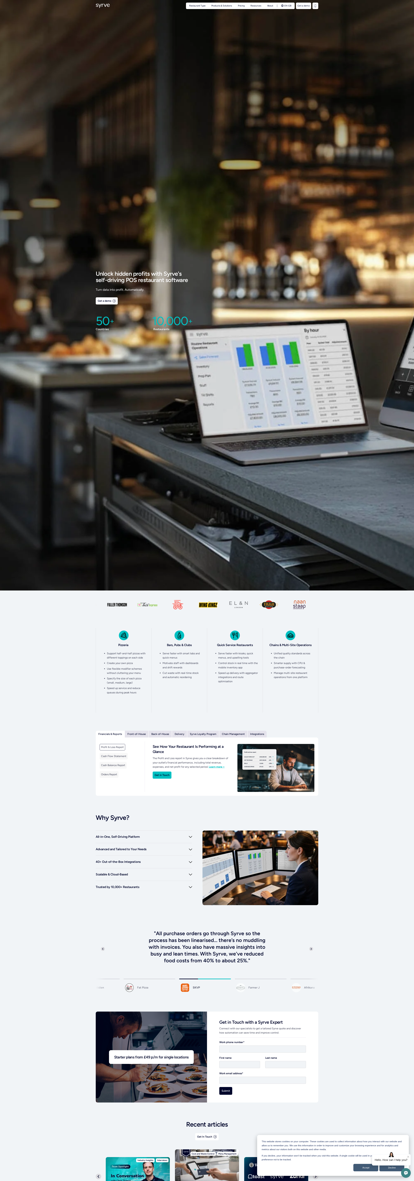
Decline (392, 1167)
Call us (315, 6)
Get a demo (303, 5)
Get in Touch (162, 775)
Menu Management (227, 1154)
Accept (365, 1167)
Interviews (162, 1160)
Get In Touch (204, 1136)
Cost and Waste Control (203, 1154)
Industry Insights (145, 1160)
